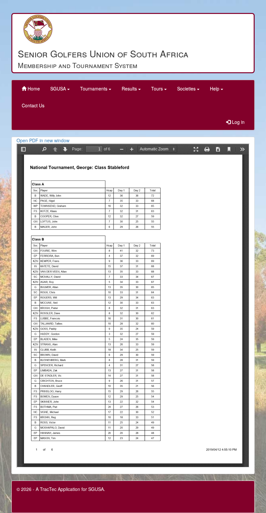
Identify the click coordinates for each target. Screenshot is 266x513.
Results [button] (130, 88)
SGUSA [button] (58, 88)
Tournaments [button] (94, 88)
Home (33, 88)
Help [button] (215, 88)
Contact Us (33, 105)
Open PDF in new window (43, 140)
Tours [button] (157, 88)
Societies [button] (187, 88)
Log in (238, 122)
